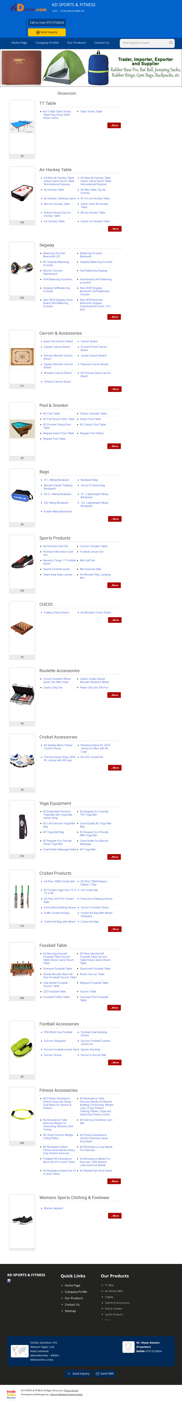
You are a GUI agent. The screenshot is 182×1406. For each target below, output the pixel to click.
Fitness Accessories (58, 1090)
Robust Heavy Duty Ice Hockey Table (57, 214)
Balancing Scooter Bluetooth (91, 255)
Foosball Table (53, 945)
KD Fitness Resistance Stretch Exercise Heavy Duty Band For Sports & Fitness (57, 1103)
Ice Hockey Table (54, 221)
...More (114, 125)
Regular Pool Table (54, 438)
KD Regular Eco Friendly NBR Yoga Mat (94, 834)
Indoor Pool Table (90, 419)
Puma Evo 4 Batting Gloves (97, 898)
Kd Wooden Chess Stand (96, 612)
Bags (44, 471)
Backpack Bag (89, 479)
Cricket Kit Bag (89, 921)
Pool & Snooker (53, 405)
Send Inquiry (48, 32)
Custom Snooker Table (94, 546)
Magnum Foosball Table (94, 982)
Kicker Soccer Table (92, 974)
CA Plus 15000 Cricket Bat (59, 881)
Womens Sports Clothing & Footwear (74, 1197)
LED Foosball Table (54, 991)
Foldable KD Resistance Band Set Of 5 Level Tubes (59, 1160)
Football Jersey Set (91, 551)
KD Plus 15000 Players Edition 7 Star (94, 883)
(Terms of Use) (71, 1390)
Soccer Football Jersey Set (60, 1049)
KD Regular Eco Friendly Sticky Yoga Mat (57, 842)
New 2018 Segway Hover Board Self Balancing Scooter (58, 303)
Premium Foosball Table (57, 968)
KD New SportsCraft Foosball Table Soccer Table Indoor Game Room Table (95, 958)
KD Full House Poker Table (59, 419)
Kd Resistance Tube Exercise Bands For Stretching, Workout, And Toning (58, 1124)
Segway (46, 245)
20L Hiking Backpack (56, 502)
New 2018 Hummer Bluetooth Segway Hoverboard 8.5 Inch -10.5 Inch (95, 304)
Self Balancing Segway (93, 270)
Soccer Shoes (52, 1055)
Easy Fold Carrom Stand (58, 341)
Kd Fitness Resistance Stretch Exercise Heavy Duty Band (94, 1138)
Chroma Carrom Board (57, 381)
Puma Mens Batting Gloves (60, 907)
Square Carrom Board (57, 346)
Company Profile (47, 42)
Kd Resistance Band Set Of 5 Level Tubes (59, 1172)
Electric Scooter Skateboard (53, 272)
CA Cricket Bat (89, 890)
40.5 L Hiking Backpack (57, 494)
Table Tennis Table (91, 111)
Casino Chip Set (52, 687)
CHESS (46, 604)
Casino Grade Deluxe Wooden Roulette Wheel (94, 680)
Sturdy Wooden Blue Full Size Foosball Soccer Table (59, 976)
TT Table (47, 103)
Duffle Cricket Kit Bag (56, 913)
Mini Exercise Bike (90, 569)
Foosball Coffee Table (56, 997)
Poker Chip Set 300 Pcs (94, 687)
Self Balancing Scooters (57, 279)
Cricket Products (55, 873)
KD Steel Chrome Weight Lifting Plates (58, 1136)
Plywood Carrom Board (94, 364)
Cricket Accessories (58, 737)
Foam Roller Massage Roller (60, 849)
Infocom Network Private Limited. (66, 1394)
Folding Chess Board (56, 612)
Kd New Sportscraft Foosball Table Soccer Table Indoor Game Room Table (58, 958)
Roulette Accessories (59, 670)
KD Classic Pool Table (93, 424)
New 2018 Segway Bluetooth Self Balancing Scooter (94, 291)
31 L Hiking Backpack (56, 479)
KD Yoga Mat (87, 849)
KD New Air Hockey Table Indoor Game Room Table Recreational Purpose (96, 181)
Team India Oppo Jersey (57, 574)
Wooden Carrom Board (57, 373)
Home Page (19, 42)
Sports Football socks (56, 569)
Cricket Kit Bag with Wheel (59, 921)
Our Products (76, 42)
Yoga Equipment (55, 803)
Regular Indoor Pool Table (58, 433)
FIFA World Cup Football (58, 1032)
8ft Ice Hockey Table (93, 212)
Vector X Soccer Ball (93, 1055)
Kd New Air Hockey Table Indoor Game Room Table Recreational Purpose (59, 181)
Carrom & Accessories (60, 333)
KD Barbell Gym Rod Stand (96, 1170)
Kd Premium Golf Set (55, 546)
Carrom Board (89, 341)
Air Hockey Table (55, 169)
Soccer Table (88, 991)
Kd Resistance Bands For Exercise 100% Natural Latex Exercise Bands (95, 1162)
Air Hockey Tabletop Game (60, 198)
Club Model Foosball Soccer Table (55, 984)
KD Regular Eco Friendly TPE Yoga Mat (94, 813)
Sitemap (70, 1311)
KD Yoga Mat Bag (53, 832)
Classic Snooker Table (93, 413)
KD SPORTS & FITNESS (73, 7)
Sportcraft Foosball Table (95, 968)
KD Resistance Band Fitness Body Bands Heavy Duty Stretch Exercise (59, 1150)
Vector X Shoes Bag (93, 485)
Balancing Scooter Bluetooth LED (54, 255)
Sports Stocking (90, 1049)
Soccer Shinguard (55, 1040)
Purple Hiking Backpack (58, 511)
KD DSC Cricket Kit (92, 757)
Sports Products (54, 538)
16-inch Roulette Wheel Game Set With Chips (57, 680)
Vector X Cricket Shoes (95, 907)
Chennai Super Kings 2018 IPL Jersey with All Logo (59, 758)
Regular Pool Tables (92, 433)
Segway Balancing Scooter (96, 262)
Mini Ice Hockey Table (57, 204)
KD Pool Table (51, 413)
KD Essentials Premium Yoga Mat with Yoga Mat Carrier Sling (57, 815)
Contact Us (101, 42)
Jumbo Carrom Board (93, 355)
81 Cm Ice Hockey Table (95, 198)
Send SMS (107, 1373)
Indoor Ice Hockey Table (95, 221)
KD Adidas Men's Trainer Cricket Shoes (58, 747)
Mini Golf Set (87, 560)
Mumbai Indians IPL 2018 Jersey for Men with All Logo (95, 748)
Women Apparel (53, 1208)
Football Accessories (59, 1024)
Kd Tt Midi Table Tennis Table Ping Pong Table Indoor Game (57, 115)
